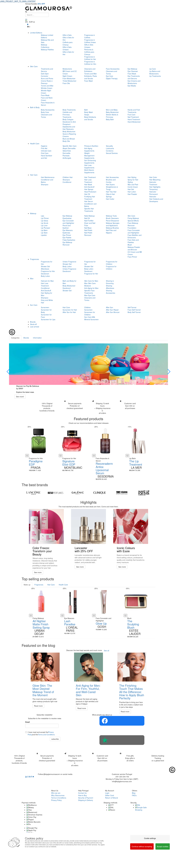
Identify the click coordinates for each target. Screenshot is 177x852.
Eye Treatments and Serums (134, 77)
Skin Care (34, 66)
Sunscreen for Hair (70, 310)
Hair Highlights (154, 187)
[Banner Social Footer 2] (122, 740)
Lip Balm (44, 230)
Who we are (55, 793)
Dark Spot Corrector (45, 74)
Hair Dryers (110, 184)
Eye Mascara (68, 230)
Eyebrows (66, 232)
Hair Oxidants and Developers (156, 200)
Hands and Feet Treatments (134, 111)
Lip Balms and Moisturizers (154, 72)
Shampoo (44, 184)
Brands (33, 322)
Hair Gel (131, 189)
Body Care (45, 112)
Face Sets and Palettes (133, 241)
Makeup (33, 213)
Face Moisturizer (69, 78)
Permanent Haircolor (153, 195)
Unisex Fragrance (69, 261)
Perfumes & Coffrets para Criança (89, 52)
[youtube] (26, 776)
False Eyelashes (69, 240)
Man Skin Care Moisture (90, 284)
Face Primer (132, 257)
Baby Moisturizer (112, 112)
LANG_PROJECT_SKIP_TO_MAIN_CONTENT (18, 1)
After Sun (109, 307)
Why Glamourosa (57, 795)
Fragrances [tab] (38, 584)
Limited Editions (36, 32)
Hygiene (44, 146)
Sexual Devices (112, 153)
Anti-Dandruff (89, 187)
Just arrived (34, 326)
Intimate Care (46, 151)
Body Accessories (47, 110)
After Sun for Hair (69, 312)
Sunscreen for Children (89, 313)
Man (31, 278)
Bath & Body (34, 107)
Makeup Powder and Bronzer (134, 248)
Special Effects (133, 220)
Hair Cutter (110, 199)
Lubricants (110, 148)
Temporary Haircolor (153, 190)
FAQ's (134, 795)
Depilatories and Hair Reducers (69, 127)
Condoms (109, 151)
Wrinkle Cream (46, 88)
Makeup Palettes (47, 49)
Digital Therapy (112, 78)
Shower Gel (45, 266)
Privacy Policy (56, 800)
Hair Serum (88, 201)
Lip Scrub (44, 223)
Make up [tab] (27, 584)
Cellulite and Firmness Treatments (67, 114)
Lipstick (44, 235)
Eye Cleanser (133, 71)
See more (38, 572)
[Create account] (27, 24)
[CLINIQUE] (99, 493)
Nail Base (88, 228)
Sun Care (33, 305)
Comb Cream (133, 187)
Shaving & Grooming (110, 282)
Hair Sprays (88, 189)
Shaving (109, 285)
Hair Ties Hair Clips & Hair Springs (111, 194)
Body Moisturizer (69, 131)
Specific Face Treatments (89, 291)
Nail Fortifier (89, 220)
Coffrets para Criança (67, 43)
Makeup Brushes (112, 228)
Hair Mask (88, 184)
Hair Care (33, 175)
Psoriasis (66, 155)
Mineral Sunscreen (91, 319)
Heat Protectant (90, 191)
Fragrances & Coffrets (89, 36)
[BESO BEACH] (55, 493)
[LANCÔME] (33, 493)
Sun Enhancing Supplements (90, 161)
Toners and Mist (47, 85)
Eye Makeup (132, 69)
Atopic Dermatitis (69, 148)
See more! (20, 396)
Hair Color (153, 177)
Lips (42, 216)
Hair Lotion (132, 191)
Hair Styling (132, 177)
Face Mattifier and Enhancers (134, 236)
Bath (86, 110)
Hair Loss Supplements (89, 166)
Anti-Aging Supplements (89, 149)
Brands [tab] (26, 338)
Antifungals (67, 158)
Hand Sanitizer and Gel (46, 156)
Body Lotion (45, 276)
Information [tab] (37, 338)
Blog (133, 793)
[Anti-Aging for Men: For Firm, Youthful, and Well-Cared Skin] (88, 667)
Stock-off (33, 324)
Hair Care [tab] (51, 584)
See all (106, 650)
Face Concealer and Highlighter (134, 231)
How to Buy (82, 795)
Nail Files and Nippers (111, 231)
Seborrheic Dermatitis (67, 152)
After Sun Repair (112, 310)
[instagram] (28, 776)
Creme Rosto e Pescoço (46, 82)
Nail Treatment (133, 117)
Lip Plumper (45, 228)
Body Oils (66, 141)
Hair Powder (132, 194)
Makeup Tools (111, 216)
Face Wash (88, 81)
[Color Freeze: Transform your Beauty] (46, 526)
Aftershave (45, 269)
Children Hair (68, 177)
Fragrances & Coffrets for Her (90, 58)
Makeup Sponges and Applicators (112, 224)
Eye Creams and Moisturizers (134, 82)
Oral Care (44, 153)
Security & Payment (85, 798)
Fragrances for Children (111, 262)
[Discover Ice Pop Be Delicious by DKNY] (88, 364)
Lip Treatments (155, 76)
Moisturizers (67, 69)
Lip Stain (44, 232)
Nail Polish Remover (88, 233)
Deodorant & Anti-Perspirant (69, 123)
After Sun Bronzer (113, 312)
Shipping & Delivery (85, 800)
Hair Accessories (112, 177)
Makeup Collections (45, 45)
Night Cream (67, 76)
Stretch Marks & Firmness (112, 115)
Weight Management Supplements (89, 155)
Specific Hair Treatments (89, 209)
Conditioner (67, 182)
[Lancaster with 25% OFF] (88, 526)
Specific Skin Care (69, 146)
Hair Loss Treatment (88, 180)
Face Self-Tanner (134, 310)
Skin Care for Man (91, 281)
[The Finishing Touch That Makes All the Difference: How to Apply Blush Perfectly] (131, 667)
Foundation (132, 228)
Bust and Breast (69, 138)
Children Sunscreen (88, 308)
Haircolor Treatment (153, 183)
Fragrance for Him (48, 271)
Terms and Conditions (46, 734)
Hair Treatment (90, 177)
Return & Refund (111, 798)
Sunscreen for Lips (48, 319)
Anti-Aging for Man (91, 288)
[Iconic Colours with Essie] (130, 526)
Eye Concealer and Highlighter (68, 221)
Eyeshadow (67, 218)
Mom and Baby (112, 110)
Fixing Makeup (133, 218)
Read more (38, 706)
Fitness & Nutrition (91, 146)
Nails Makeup (89, 216)
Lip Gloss (44, 220)
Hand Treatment (134, 119)
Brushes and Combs (111, 180)
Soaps (86, 114)
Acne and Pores (47, 78)
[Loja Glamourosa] (88, 8)
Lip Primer (45, 218)
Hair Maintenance (47, 177)
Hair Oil (87, 194)
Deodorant (45, 273)
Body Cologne (68, 119)
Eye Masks (132, 85)
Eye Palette (67, 237)
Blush (130, 245)
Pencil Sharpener (112, 220)
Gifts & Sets (67, 35)
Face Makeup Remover (133, 224)
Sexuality (109, 146)
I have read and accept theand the (41, 733)
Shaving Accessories (110, 291)
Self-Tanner (132, 307)
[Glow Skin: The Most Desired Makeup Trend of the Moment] (45, 667)
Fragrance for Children (111, 267)
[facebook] (32, 776)
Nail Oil (87, 218)
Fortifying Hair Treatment (89, 197)
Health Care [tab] (63, 584)
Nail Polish (88, 230)
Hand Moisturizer (134, 122)
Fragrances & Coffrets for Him (90, 62)
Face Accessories (112, 69)
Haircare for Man (47, 281)
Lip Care (152, 69)
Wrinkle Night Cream (46, 91)
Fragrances (34, 259)
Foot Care (131, 114)
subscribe (55, 739)
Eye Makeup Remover (67, 243)
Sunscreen (45, 307)
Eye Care (109, 76)
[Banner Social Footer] (122, 721)
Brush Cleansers (112, 218)
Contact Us (82, 793)
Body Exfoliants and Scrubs (90, 118)
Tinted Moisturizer (69, 81)
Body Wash (88, 112)
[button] (8, 371)
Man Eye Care (89, 295)
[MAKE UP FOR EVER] (144, 493)
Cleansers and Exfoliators (89, 70)
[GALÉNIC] (77, 493)
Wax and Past (133, 184)
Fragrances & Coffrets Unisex (90, 41)
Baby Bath (110, 119)
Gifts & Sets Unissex (67, 48)
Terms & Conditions (58, 798)
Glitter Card (109, 795)
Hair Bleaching (154, 179)
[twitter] (33, 776)
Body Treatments (69, 110)
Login (107, 793)
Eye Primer (67, 235)
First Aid (44, 148)
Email (27, 722)
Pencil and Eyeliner (67, 226)
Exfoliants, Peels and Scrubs (90, 77)
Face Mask (45, 95)
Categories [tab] (15, 338)
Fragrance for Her (91, 273)
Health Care (34, 143)
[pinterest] (30, 776)
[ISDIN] (121, 493)
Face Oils (66, 83)
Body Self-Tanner (134, 312)
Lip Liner (44, 225)
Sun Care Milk (89, 317)
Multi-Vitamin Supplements (89, 171)
